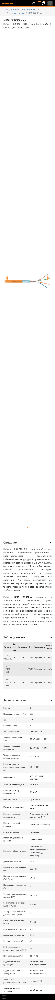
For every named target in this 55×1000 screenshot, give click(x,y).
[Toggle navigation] (50, 3)
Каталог (15, 9)
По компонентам (30, 9)
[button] (7, 281)
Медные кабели (17, 13)
